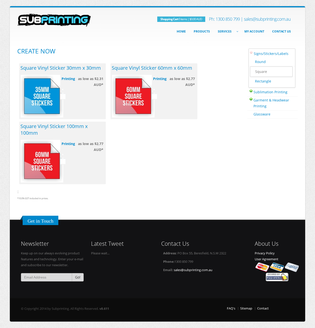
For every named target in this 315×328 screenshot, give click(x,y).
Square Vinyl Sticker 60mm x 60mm (152, 68)
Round (260, 61)
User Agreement (266, 259)
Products (202, 31)
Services (225, 31)
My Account (254, 31)
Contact (263, 308)
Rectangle (263, 81)
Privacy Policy (265, 253)
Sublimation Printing (270, 92)
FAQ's (231, 308)
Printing (68, 78)
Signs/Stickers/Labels (271, 53)
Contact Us (281, 31)
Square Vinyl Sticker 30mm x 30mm (60, 68)
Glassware (261, 114)
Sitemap (246, 308)
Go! (77, 277)
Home (181, 31)
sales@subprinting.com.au (267, 19)
